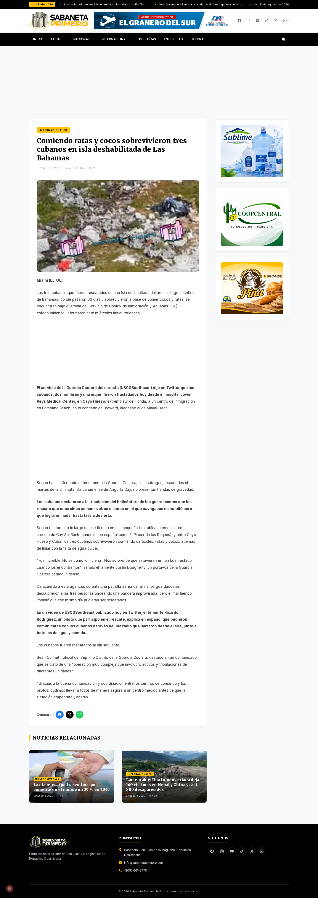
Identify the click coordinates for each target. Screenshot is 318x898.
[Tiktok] (267, 20)
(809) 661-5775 (135, 870)
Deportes (199, 39)
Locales (58, 39)
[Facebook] (239, 20)
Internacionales (116, 39)
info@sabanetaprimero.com (144, 862)
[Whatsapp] (285, 20)
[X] (276, 20)
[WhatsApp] (80, 715)
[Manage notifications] (9, 888)
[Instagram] (248, 20)
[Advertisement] (159, 78)
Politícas (147, 39)
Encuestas (173, 39)
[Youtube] (258, 20)
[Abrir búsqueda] (283, 39)
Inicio (38, 39)
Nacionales (83, 39)
